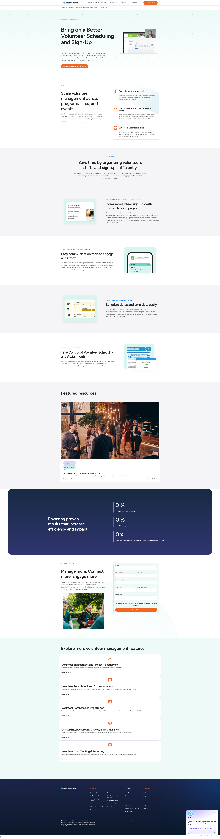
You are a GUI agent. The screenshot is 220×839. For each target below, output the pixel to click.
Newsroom (147, 799)
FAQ (145, 805)
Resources (147, 788)
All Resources (147, 793)
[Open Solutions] (117, 3)
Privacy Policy (129, 603)
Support (146, 808)
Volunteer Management (96, 807)
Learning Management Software (96, 799)
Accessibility (129, 820)
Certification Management (97, 803)
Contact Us (128, 811)
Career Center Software (113, 803)
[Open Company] (127, 3)
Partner (127, 802)
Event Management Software (112, 796)
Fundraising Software (96, 796)
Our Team (128, 796)
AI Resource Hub (148, 802)
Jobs (126, 799)
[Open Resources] (139, 3)
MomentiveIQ (93, 793)
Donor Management (112, 807)
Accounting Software (113, 800)
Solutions (93, 788)
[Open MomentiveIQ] (98, 3)
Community (93, 810)
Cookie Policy (138, 820)
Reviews (127, 805)
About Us (127, 793)
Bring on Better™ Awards (132, 808)
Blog (145, 796)
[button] (136, 90)
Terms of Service (119, 820)
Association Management (114, 793)
